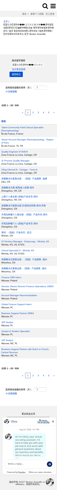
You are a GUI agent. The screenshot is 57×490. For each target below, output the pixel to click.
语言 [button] (24, 14)
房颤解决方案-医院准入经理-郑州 (17, 187)
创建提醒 (12, 91)
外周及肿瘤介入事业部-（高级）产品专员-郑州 (24, 214)
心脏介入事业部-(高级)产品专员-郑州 (19, 196)
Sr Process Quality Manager (15, 160)
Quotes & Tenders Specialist (15, 331)
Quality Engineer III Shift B (14, 151)
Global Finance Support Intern (16, 304)
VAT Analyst (7, 322)
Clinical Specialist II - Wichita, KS (17, 250)
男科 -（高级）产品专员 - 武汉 (16, 232)
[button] (53, 6)
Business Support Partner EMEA (17, 313)
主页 (5, 21)
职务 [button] (3, 121)
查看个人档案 (37, 14)
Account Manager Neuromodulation (19, 295)
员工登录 (50, 14)
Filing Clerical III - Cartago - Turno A (19, 169)
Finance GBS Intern (11, 277)
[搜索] (45, 6)
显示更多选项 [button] (18, 69)
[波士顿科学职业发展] (11, 6)
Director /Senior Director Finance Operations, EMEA (27, 286)
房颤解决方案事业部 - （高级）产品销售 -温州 (24, 259)
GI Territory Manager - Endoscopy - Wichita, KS (25, 241)
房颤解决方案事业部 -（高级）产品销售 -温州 (23, 268)
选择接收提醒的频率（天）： (19, 87)
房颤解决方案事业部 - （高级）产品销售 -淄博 (24, 178)
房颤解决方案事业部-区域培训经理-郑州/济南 (23, 205)
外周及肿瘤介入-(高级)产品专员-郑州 (19, 223)
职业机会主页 (28, 414)
